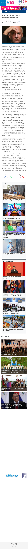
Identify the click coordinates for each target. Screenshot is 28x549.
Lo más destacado (8, 261)
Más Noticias (5, 337)
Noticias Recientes (8, 184)
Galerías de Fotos (14, 548)
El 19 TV (14, 546)
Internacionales (7, 11)
